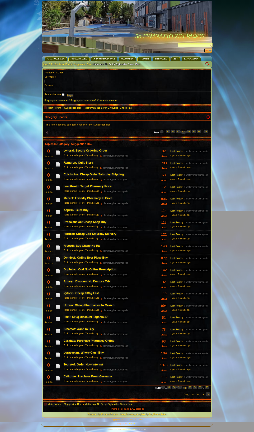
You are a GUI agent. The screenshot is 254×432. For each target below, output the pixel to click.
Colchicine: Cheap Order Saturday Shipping (94, 174)
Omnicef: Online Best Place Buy (86, 257)
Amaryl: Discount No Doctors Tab (87, 281)
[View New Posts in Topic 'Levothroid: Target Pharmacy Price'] (58, 190)
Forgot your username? (83, 100)
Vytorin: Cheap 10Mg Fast (81, 293)
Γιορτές (144, 58)
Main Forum (66, 64)
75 (206, 131)
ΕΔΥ (175, 58)
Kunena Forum (109, 414)
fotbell (143, 429)
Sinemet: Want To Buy (79, 329)
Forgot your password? (57, 100)
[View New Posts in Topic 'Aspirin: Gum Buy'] (58, 214)
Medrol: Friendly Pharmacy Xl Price (88, 198)
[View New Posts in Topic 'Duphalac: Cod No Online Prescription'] (58, 273)
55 (199, 131)
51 (178, 131)
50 (173, 131)
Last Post (175, 151)
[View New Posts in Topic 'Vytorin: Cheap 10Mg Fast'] (58, 297)
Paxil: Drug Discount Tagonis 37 (86, 317)
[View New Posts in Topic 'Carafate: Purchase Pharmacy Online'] (58, 344)
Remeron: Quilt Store (78, 162)
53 (188, 131)
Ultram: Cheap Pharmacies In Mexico (89, 305)
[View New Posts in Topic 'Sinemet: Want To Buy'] (58, 332)
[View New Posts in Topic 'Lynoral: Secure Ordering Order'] (58, 154)
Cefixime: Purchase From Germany (88, 376)
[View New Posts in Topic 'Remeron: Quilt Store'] (58, 166)
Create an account (107, 100)
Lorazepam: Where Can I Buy (84, 352)
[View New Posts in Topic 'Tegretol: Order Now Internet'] (58, 368)
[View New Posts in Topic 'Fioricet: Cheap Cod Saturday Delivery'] (58, 238)
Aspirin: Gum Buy (76, 210)
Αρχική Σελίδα (56, 58)
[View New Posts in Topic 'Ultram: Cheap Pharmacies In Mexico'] (58, 309)
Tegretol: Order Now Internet (83, 364)
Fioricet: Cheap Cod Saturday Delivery (90, 233)
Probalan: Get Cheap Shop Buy (85, 222)
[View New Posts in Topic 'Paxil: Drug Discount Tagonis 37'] (58, 321)
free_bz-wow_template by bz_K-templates (143, 414)
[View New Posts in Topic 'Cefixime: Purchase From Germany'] (58, 380)
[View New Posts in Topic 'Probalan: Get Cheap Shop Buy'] (58, 225)
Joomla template (114, 429)
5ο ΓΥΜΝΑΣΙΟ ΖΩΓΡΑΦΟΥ (170, 36)
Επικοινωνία (191, 58)
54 (194, 131)
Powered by (94, 414)
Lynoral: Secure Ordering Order (85, 150)
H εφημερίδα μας (104, 58)
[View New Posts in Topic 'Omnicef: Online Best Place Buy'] (58, 261)
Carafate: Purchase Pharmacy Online (89, 340)
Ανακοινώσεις (79, 58)
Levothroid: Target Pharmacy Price (87, 186)
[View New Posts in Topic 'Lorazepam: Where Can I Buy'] (58, 356)
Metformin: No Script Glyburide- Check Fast (108, 107)
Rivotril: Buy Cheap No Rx (82, 245)
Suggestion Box (82, 64)
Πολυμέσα (127, 58)
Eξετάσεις (161, 58)
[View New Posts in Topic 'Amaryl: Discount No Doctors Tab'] (58, 285)
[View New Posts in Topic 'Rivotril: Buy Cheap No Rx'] (58, 249)
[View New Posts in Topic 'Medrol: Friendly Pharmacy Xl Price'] (58, 202)
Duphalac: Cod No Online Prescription (90, 269)
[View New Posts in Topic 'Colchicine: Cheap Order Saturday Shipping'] (58, 178)
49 (168, 131)
